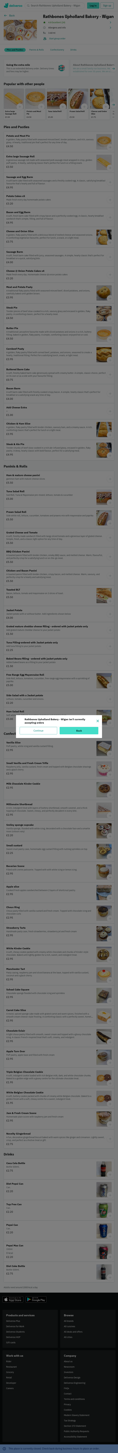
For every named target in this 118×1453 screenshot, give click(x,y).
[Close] (98, 721)
